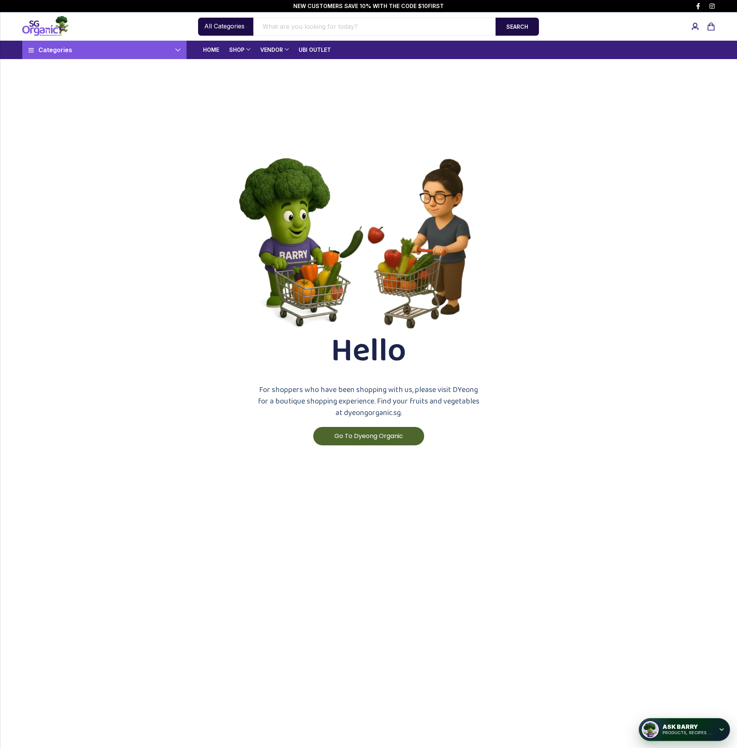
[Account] (695, 26)
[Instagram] (712, 6)
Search (517, 26)
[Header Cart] (711, 26)
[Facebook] (698, 6)
